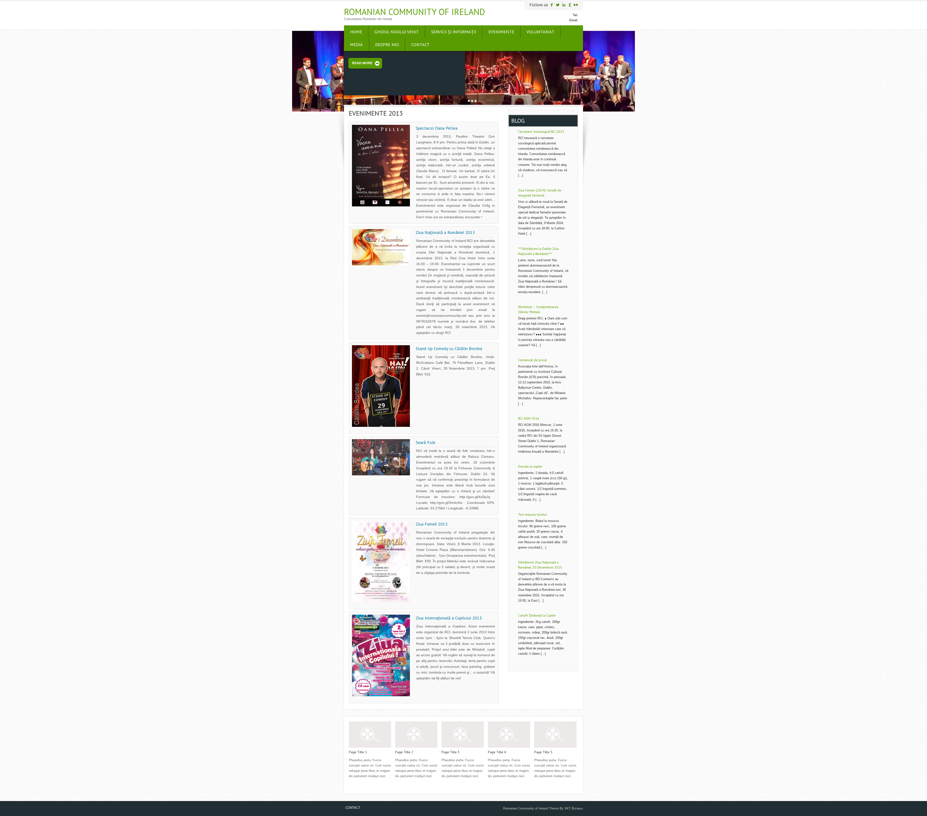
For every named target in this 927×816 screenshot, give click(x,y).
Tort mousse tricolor (532, 514)
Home (356, 32)
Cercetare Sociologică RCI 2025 (541, 131)
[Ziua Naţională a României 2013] (381, 264)
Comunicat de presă (532, 360)
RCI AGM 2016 (528, 418)
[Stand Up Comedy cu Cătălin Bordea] (381, 426)
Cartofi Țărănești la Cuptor (537, 615)
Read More (362, 63)
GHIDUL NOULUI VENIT (396, 32)
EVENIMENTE (501, 32)
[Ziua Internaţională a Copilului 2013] (381, 695)
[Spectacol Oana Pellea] (381, 205)
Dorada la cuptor (530, 466)
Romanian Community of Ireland (414, 11)
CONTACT (420, 44)
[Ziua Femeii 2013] (381, 601)
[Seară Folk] (381, 474)
